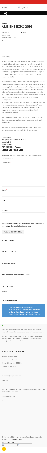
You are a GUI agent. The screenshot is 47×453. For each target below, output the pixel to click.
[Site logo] (23, 8)
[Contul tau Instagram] (23, 2)
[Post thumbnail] (6, 247)
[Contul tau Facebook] (20, 2)
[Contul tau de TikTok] (26, 2)
